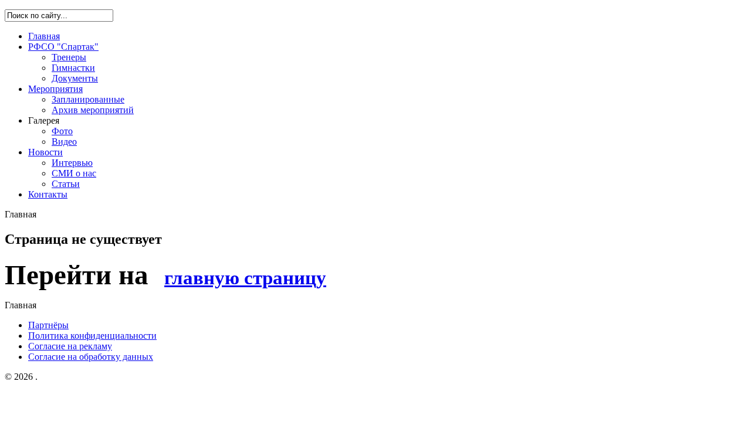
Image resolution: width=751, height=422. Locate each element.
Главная (44, 36)
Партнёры (48, 325)
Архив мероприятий (93, 110)
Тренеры (69, 57)
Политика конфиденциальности (92, 336)
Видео (64, 142)
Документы (75, 78)
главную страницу (245, 277)
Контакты (47, 194)
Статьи (66, 184)
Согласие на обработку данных (90, 357)
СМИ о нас (74, 173)
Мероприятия (55, 89)
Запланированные (88, 99)
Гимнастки (73, 68)
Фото (62, 131)
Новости (45, 152)
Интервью (72, 163)
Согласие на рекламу (70, 346)
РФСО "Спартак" (63, 47)
